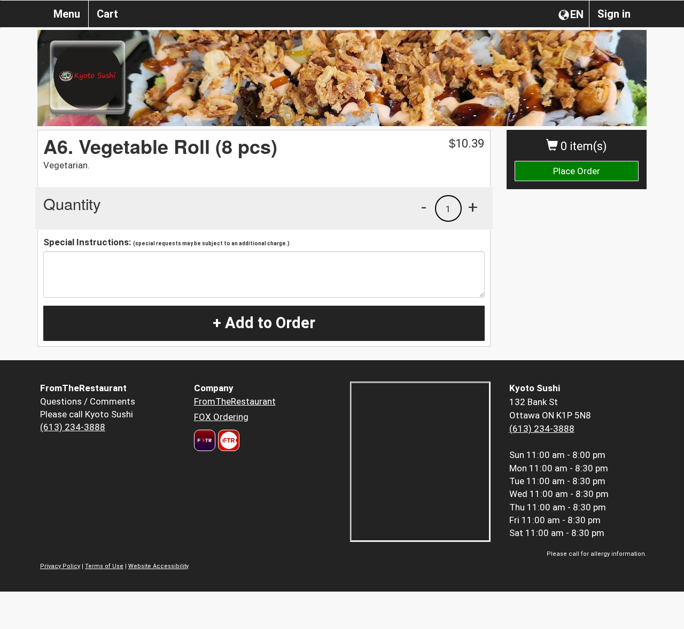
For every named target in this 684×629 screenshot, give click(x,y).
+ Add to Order (264, 323)
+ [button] (473, 207)
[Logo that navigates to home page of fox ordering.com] (227, 440)
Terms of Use (104, 566)
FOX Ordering (221, 416)
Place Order (576, 171)
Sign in (614, 13)
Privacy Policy (60, 566)
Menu (66, 13)
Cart (107, 13)
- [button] (423, 207)
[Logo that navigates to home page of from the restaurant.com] (204, 440)
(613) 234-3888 (72, 427)
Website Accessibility (158, 566)
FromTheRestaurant (235, 401)
